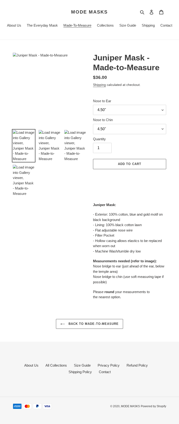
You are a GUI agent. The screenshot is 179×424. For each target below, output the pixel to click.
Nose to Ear (102, 101)
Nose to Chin (103, 120)
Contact (105, 372)
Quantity (99, 139)
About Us (31, 365)
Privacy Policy (109, 365)
